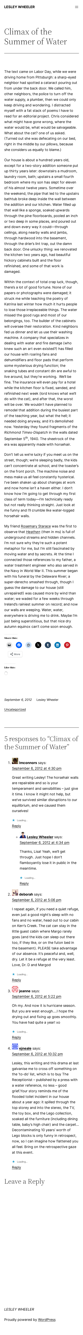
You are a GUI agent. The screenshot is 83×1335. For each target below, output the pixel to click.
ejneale (25, 1048)
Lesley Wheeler (40, 837)
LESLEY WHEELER (19, 7)
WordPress (47, 1320)
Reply (16, 826)
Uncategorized (15, 709)
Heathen (33, 532)
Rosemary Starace (36, 526)
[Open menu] (76, 7)
